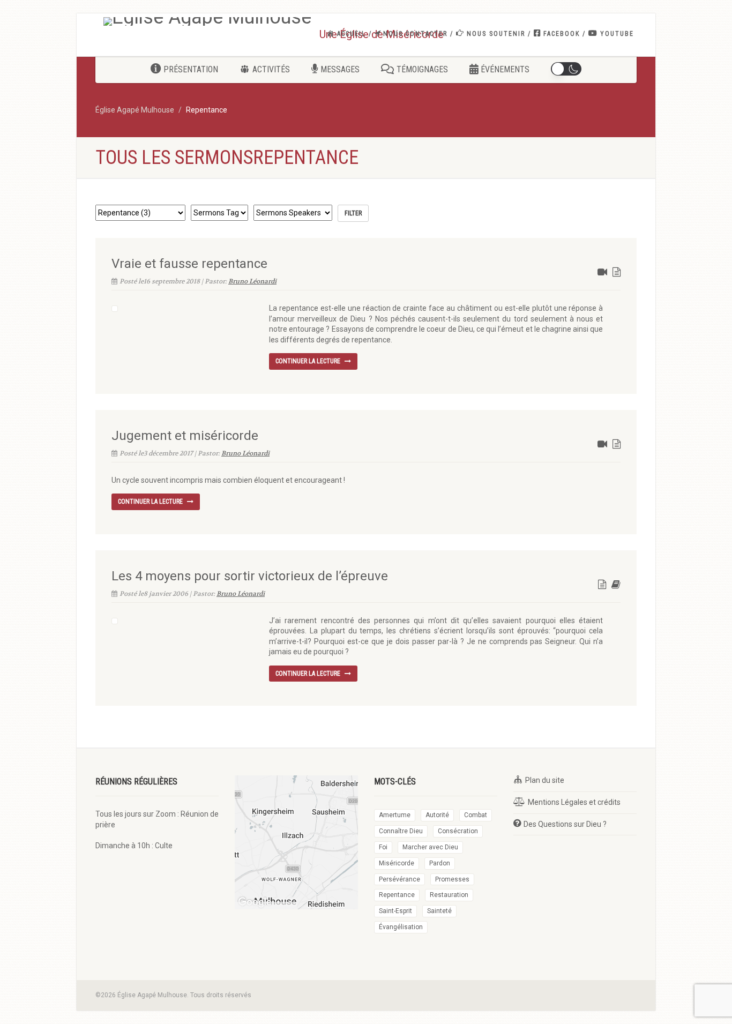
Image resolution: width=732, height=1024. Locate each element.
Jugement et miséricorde (184, 435)
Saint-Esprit (395, 911)
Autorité (437, 815)
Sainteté (439, 911)
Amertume (394, 815)
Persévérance (399, 879)
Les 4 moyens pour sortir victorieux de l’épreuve (249, 576)
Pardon (439, 863)
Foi (383, 847)
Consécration (458, 831)
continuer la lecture (308, 361)
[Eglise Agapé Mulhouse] (207, 21)
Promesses (452, 879)
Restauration (449, 895)
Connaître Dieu (401, 831)
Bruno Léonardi (252, 281)
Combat (475, 815)
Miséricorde (396, 863)
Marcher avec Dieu (430, 847)
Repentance (397, 895)
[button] (566, 69)
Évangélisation (401, 927)
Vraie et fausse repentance (189, 263)
